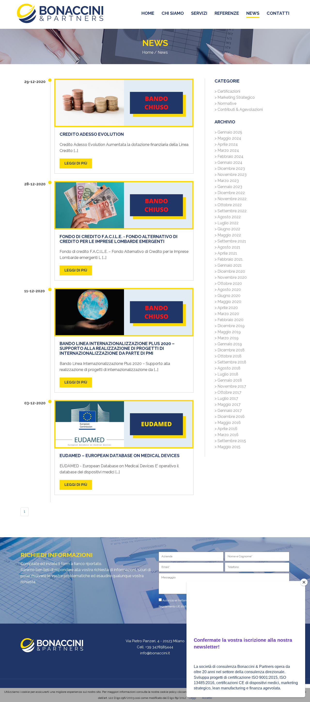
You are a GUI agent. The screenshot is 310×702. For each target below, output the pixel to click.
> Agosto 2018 (227, 368)
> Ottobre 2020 (228, 283)
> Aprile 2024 (226, 144)
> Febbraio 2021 (229, 259)
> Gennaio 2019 (228, 344)
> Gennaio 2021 (228, 265)
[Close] (304, 582)
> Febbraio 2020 (229, 319)
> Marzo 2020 (227, 313)
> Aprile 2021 (226, 253)
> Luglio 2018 (226, 374)
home (147, 13)
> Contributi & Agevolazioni (239, 109)
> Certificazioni (227, 91)
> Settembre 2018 (230, 362)
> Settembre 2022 (231, 211)
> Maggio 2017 (227, 404)
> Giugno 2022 (227, 229)
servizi (199, 13)
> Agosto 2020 (228, 289)
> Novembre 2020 (231, 277)
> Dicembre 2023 (230, 168)
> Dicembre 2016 (230, 416)
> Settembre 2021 (230, 241)
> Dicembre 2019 (230, 326)
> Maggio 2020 (228, 301)
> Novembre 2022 (231, 198)
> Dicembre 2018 (230, 350)
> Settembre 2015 (230, 440)
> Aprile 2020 (226, 307)
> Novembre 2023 (231, 174)
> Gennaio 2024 (228, 162)
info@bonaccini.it (155, 653)
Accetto (207, 698)
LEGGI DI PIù (75, 163)
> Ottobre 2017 (228, 392)
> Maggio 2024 (228, 138)
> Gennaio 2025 (228, 132)
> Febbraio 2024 (229, 156)
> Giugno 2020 (227, 295)
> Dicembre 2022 (230, 192)
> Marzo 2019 (227, 338)
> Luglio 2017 (226, 398)
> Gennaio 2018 (228, 380)
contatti (278, 13)
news (252, 13)
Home (147, 52)
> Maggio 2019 (228, 332)
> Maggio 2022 (228, 235)
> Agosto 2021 (227, 247)
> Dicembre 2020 (230, 271)
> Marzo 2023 (227, 180)
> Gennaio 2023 (228, 186)
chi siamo (173, 13)
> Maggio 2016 (228, 422)
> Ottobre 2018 (228, 356)
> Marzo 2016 (227, 434)
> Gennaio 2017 (228, 410)
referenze (227, 13)
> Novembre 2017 (230, 386)
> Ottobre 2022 (228, 205)
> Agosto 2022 (228, 217)
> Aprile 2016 (226, 428)
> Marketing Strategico (235, 97)
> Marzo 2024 (227, 150)
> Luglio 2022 (227, 223)
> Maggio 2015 (227, 447)
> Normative (225, 103)
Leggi (192, 698)
